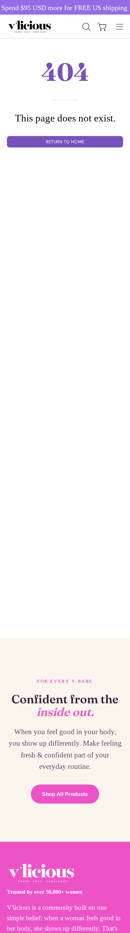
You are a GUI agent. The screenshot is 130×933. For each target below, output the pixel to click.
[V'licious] (29, 26)
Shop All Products (65, 794)
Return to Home (65, 142)
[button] (85, 27)
